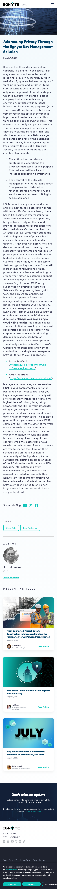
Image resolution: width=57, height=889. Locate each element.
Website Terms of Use (10, 860)
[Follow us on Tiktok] (24, 841)
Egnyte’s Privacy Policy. (33, 811)
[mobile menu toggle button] (52, 4)
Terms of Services (39, 860)
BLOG (25, 4)
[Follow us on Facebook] (20, 841)
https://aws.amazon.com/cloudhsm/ (31, 378)
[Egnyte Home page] (11, 4)
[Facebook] (36, 505)
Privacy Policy (25, 860)
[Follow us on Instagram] (8, 841)
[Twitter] (31, 505)
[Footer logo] (11, 828)
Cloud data (11, 527)
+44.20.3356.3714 (14, 837)
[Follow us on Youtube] (12, 841)
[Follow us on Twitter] (16, 841)
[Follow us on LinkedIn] (4, 841)
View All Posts (11, 577)
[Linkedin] (25, 505)
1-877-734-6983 (10, 834)
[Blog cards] (28, 623)
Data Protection (30, 527)
